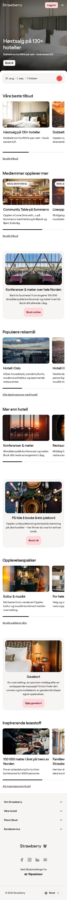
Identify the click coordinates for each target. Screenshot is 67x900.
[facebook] (22, 860)
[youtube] (45, 860)
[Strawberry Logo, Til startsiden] (12, 5)
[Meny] (62, 5)
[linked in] (37, 860)
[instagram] (30, 860)
